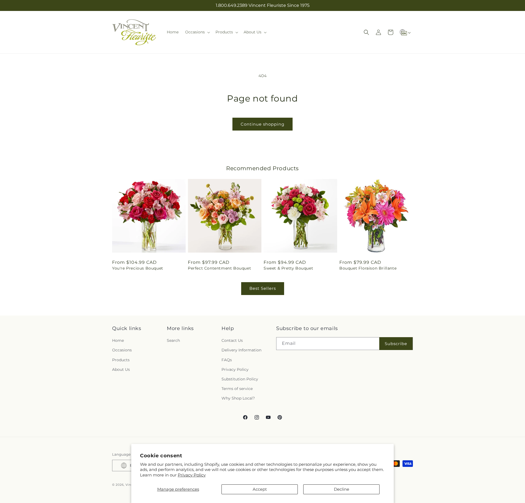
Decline (341, 489)
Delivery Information (241, 350)
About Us (121, 369)
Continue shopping (262, 124)
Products (121, 359)
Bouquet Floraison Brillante (367, 268)
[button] (197, 32)
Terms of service (237, 388)
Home (118, 340)
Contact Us (232, 340)
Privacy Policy (192, 475)
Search (173, 340)
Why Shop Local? (238, 398)
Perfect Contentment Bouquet (219, 268)
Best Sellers (262, 288)
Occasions (122, 350)
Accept (260, 489)
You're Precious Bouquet (137, 268)
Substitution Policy (239, 379)
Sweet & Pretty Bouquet (288, 268)
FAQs (226, 359)
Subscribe (396, 343)
